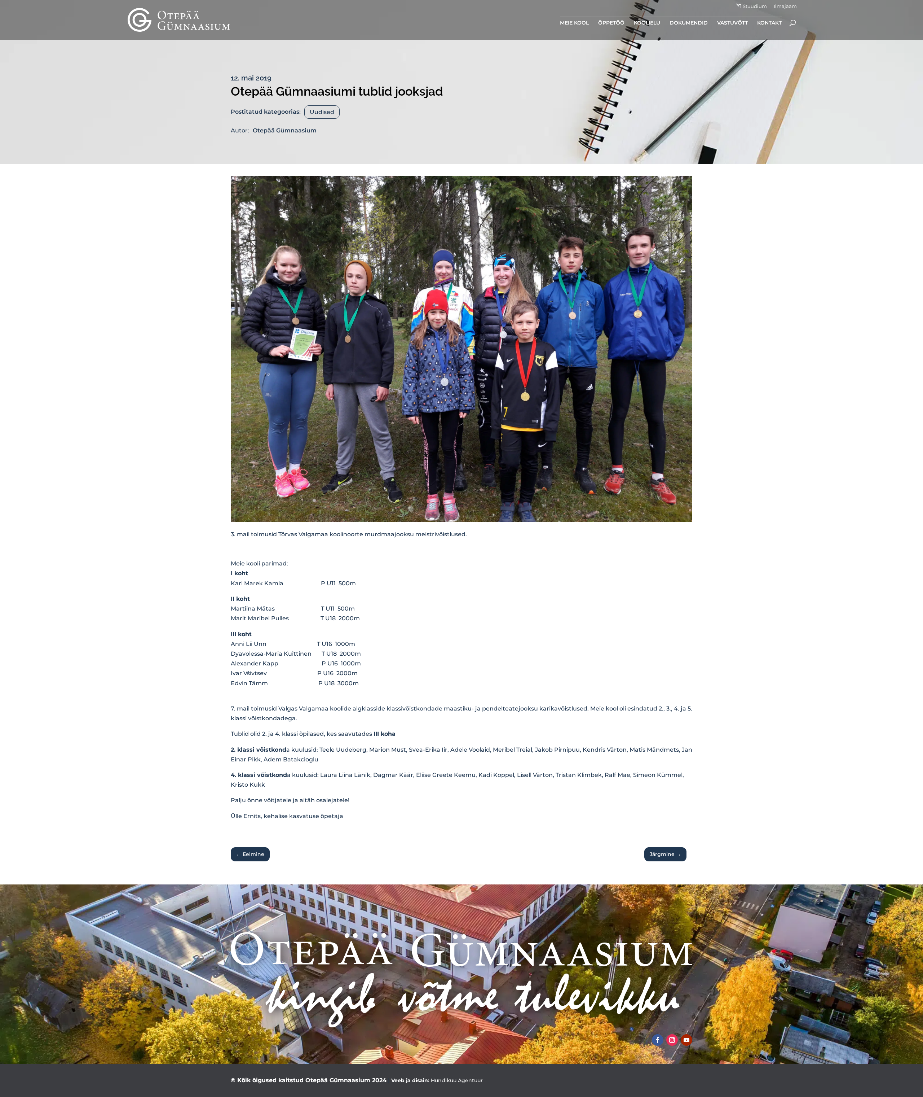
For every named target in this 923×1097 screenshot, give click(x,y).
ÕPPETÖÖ (611, 23)
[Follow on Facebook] (657, 1040)
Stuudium (755, 6)
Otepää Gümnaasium (285, 130)
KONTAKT (769, 23)
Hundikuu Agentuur (457, 1080)
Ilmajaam (785, 6)
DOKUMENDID (689, 23)
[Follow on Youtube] (686, 1040)
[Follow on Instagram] (672, 1040)
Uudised (322, 112)
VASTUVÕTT (732, 23)
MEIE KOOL (574, 23)
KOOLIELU (647, 23)
